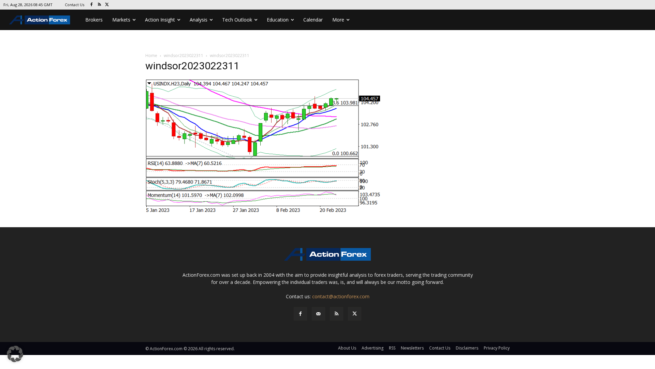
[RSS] (99, 5)
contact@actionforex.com (340, 296)
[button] (15, 354)
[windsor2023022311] (264, 146)
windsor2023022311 (183, 55)
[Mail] (318, 313)
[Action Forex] (39, 20)
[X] (107, 5)
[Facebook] (92, 5)
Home (151, 55)
